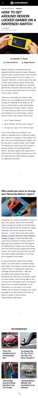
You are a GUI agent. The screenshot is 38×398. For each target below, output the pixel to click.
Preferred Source (11, 62)
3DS (21, 85)
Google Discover (29, 62)
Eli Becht (6, 28)
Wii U (13, 85)
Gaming (19, 8)
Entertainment (7, 8)
